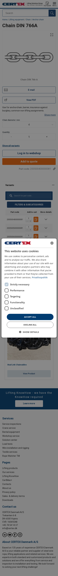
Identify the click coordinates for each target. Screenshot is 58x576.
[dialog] (28, 288)
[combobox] (52, 243)
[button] (29, 332)
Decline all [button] (30, 324)
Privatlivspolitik (39, 277)
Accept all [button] (30, 316)
